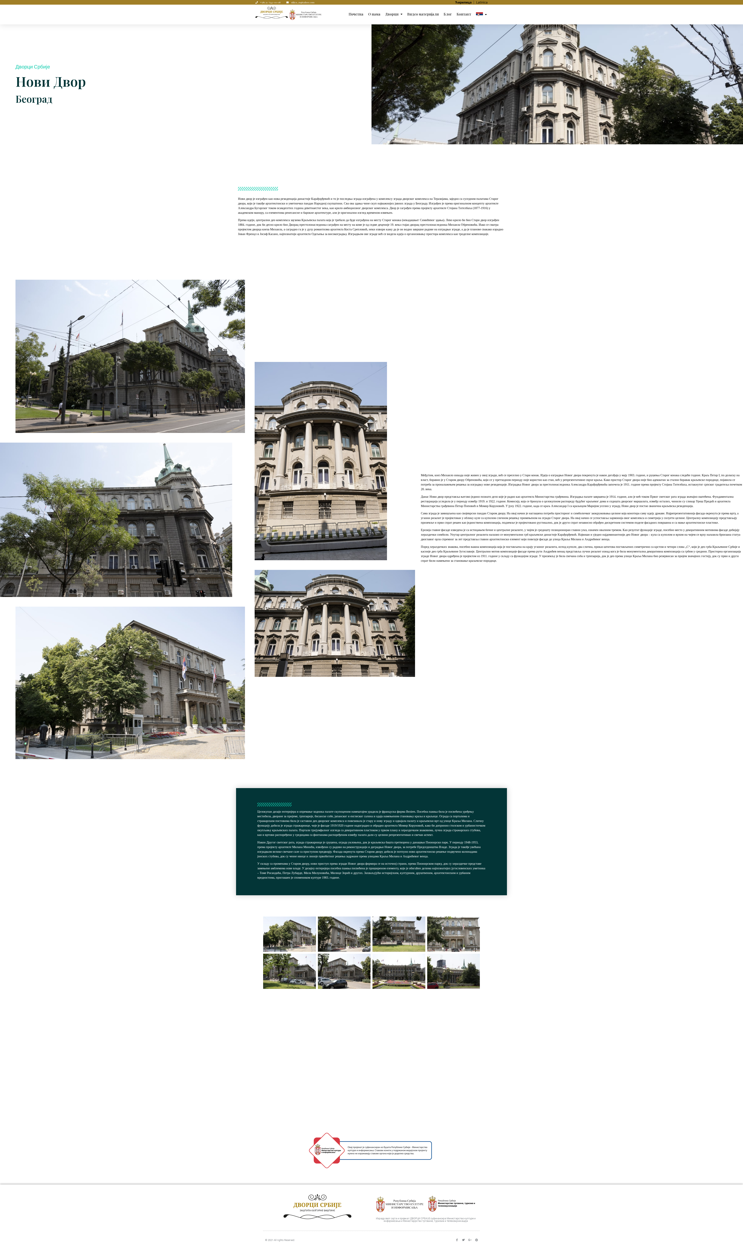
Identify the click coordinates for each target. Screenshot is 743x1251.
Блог (448, 14)
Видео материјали (423, 14)
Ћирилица (463, 2)
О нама (374, 14)
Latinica (482, 2)
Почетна (356, 14)
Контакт (464, 14)
